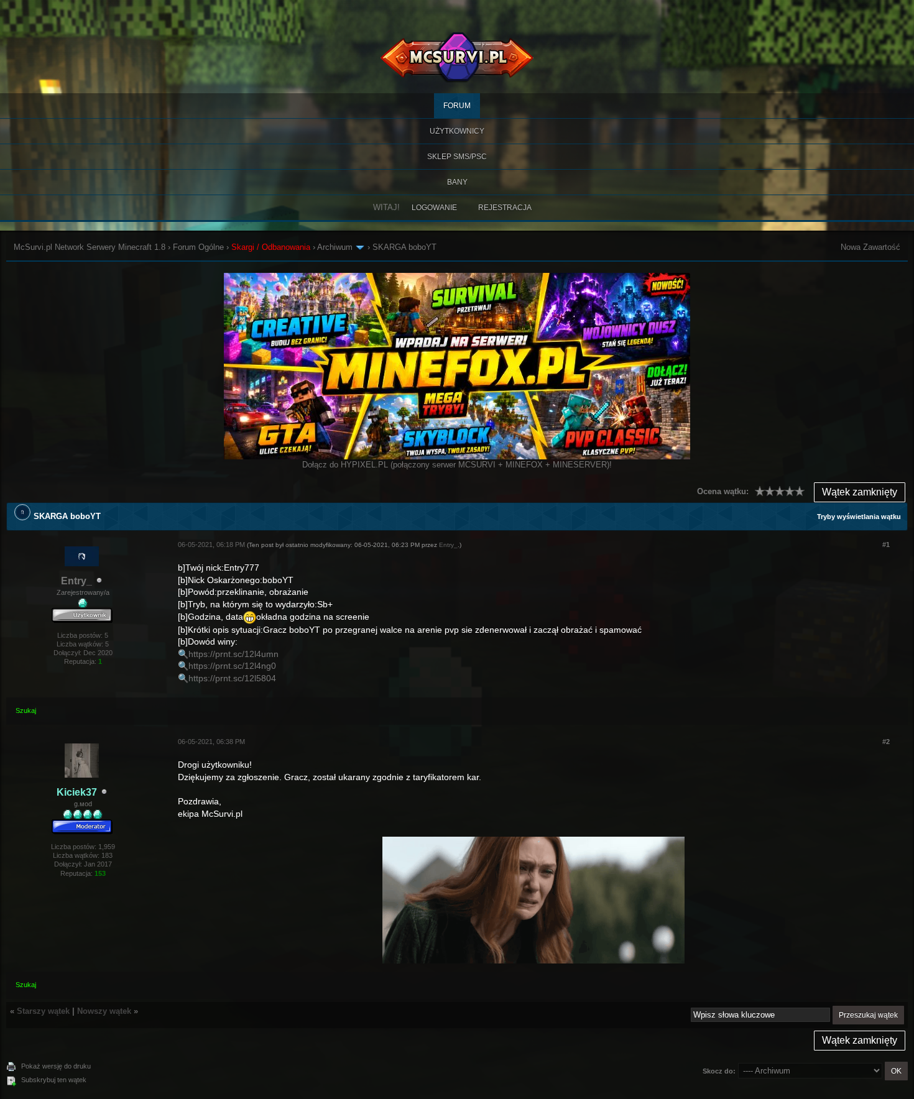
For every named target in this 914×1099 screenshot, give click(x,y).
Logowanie (434, 207)
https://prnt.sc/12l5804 (232, 678)
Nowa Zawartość (870, 247)
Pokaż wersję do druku (56, 1066)
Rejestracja (505, 207)
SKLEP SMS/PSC (457, 156)
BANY (457, 182)
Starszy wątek (43, 1011)
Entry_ (76, 581)
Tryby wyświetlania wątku (859, 516)
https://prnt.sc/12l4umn (233, 654)
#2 (886, 741)
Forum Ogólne (198, 247)
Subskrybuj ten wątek (53, 1079)
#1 (886, 544)
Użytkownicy (457, 131)
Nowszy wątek (104, 1011)
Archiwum (335, 247)
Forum (457, 105)
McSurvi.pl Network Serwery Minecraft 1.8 (89, 247)
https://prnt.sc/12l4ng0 (232, 666)
